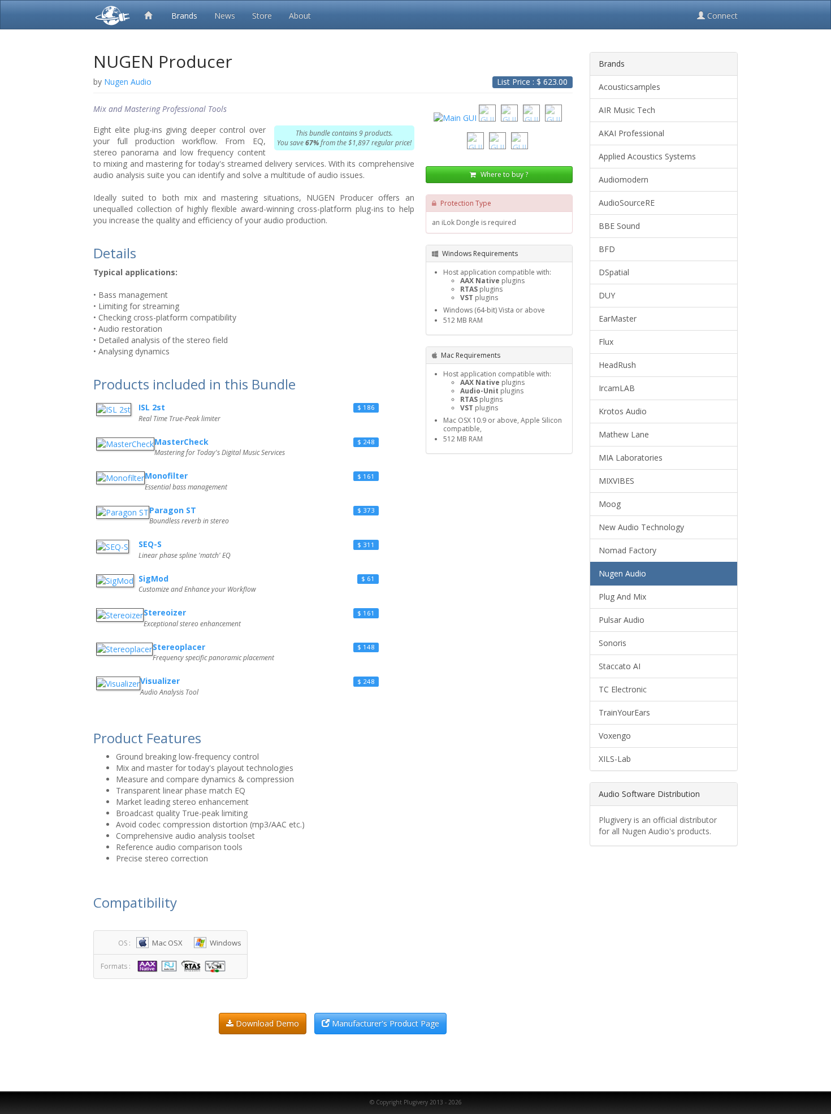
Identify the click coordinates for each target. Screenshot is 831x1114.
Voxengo (615, 735)
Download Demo (266, 1023)
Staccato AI (619, 666)
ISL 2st (151, 407)
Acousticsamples (629, 86)
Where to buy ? (503, 174)
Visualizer (160, 680)
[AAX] (149, 965)
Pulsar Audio (621, 619)
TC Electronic (623, 689)
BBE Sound (619, 225)
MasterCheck (181, 441)
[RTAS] (192, 965)
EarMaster (618, 318)
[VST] (216, 965)
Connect (721, 15)
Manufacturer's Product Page (384, 1023)
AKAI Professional (631, 133)
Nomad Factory (627, 550)
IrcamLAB (617, 388)
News (224, 15)
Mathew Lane (624, 434)
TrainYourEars (624, 712)
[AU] (170, 965)
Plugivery (110, 15)
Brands (184, 15)
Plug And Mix (622, 596)
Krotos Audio (623, 411)
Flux (606, 341)
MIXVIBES (616, 480)
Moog (610, 504)
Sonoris (612, 643)
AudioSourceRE (627, 202)
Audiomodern (623, 179)
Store (262, 15)
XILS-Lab (615, 758)
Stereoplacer (179, 646)
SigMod (153, 578)
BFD (607, 249)
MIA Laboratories (631, 457)
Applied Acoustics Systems (647, 156)
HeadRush (617, 364)
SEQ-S (150, 544)
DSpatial (614, 272)
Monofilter (166, 475)
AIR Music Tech (627, 110)
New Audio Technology (641, 527)
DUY (607, 295)
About (300, 15)
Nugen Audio (622, 573)
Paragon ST (172, 510)
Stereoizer (165, 612)
